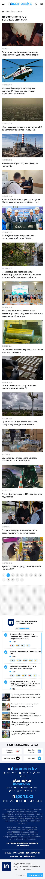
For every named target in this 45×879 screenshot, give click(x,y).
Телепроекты (33, 856)
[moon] (36, 4)
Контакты (18, 856)
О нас (8, 856)
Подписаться (35, 875)
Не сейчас (21, 875)
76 (13, 580)
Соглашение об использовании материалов (22, 848)
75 (8, 580)
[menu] (3, 4)
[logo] (19, 4)
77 (17, 580)
